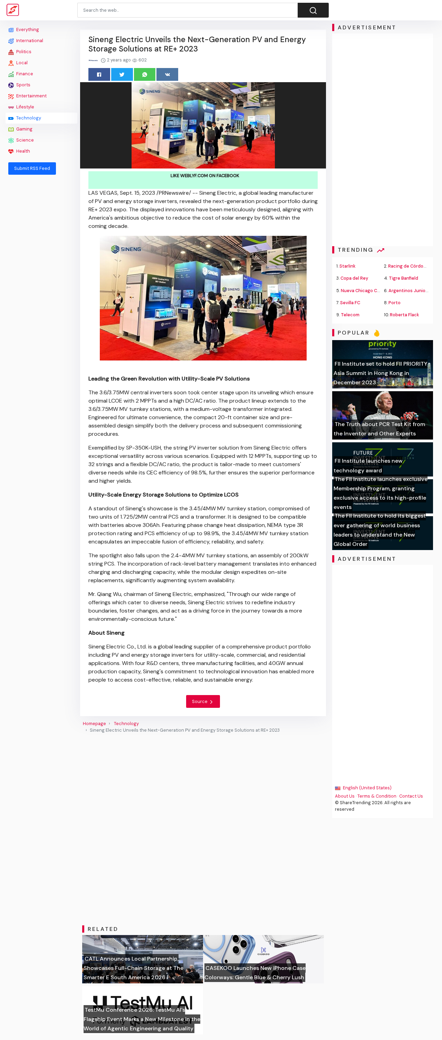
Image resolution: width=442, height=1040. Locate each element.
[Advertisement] (41, 283)
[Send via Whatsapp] (145, 74)
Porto (394, 303)
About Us (345, 796)
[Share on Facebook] (99, 74)
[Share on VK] (167, 74)
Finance (24, 74)
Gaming (23, 129)
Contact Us (411, 796)
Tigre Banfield (403, 278)
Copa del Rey (354, 278)
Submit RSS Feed (32, 168)
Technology (28, 118)
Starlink (347, 266)
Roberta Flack (404, 315)
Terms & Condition (376, 796)
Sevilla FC (350, 303)
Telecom (350, 315)
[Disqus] (203, 829)
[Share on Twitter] (122, 74)
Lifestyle (24, 107)
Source (200, 701)
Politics (23, 52)
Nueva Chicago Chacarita (368, 290)
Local (21, 63)
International (29, 41)
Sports (22, 85)
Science (24, 140)
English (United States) (367, 788)
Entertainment (31, 96)
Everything (27, 29)
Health (22, 151)
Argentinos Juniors (409, 290)
